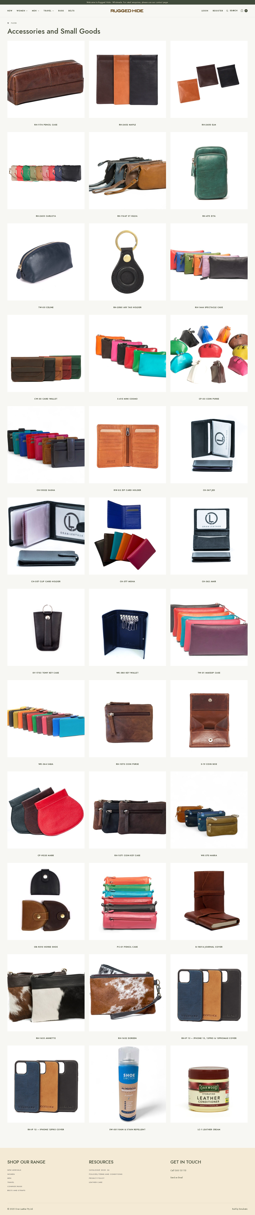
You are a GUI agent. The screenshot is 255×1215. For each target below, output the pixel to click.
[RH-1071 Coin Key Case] (127, 810)
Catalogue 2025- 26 (99, 1170)
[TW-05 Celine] (46, 262)
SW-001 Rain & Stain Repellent (127, 1129)
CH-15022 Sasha (46, 490)
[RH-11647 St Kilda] (127, 170)
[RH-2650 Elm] (209, 79)
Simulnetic (243, 1208)
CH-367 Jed (209, 490)
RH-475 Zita (209, 216)
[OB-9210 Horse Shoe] (46, 901)
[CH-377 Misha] (127, 536)
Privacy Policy (96, 1178)
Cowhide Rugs (14, 1186)
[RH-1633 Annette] (46, 992)
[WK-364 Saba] (46, 718)
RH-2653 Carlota (46, 216)
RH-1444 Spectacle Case (209, 307)
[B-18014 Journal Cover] (209, 901)
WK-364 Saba (46, 764)
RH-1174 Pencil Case (45, 124)
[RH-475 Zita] (209, 170)
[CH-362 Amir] (209, 536)
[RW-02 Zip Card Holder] (127, 444)
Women (21, 10)
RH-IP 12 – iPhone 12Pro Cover (46, 1129)
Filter (14, 23)
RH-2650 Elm (209, 124)
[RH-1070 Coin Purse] (127, 718)
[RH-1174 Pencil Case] (46, 79)
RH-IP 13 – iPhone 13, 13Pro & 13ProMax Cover (209, 1038)
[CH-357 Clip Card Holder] (46, 536)
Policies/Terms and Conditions (106, 1174)
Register (218, 10)
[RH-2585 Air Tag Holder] (127, 262)
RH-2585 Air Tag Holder (127, 307)
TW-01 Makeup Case (209, 672)
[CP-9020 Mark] (46, 810)
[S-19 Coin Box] (209, 718)
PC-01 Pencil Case (127, 946)
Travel (47, 10)
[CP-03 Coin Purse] (209, 353)
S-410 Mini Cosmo (127, 398)
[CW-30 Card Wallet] (46, 353)
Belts (71, 10)
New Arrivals (14, 1170)
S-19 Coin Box (209, 764)
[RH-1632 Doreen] (127, 992)
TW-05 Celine (46, 307)
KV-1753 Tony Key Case (46, 672)
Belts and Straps (16, 1190)
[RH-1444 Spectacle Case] (209, 262)
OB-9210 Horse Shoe (46, 946)
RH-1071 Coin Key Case (127, 855)
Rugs (61, 10)
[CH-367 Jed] (209, 444)
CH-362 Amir (209, 581)
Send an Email (176, 1177)
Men (34, 10)
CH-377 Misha (127, 581)
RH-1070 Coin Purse (127, 764)
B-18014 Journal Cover (209, 946)
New (9, 10)
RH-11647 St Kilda (127, 216)
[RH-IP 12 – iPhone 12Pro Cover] (46, 1084)
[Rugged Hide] (127, 10)
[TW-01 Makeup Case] (209, 627)
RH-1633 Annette (46, 1038)
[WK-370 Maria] (209, 810)
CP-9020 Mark (46, 855)
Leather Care (95, 1182)
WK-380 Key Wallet (127, 672)
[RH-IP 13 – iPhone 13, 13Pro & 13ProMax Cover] (209, 992)
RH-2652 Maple (127, 124)
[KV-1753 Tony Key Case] (46, 627)
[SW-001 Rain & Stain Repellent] (127, 1084)
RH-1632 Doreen (127, 1038)
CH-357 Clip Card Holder (46, 581)
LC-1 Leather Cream (209, 1129)
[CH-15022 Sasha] (46, 444)
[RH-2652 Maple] (127, 79)
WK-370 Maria (209, 855)
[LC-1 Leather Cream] (209, 1084)
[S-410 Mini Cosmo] (127, 353)
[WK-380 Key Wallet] (127, 627)
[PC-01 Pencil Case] (127, 901)
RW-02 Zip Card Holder (127, 490)
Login (205, 10)
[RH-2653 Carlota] (46, 170)
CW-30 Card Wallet (45, 398)
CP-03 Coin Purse (209, 398)
